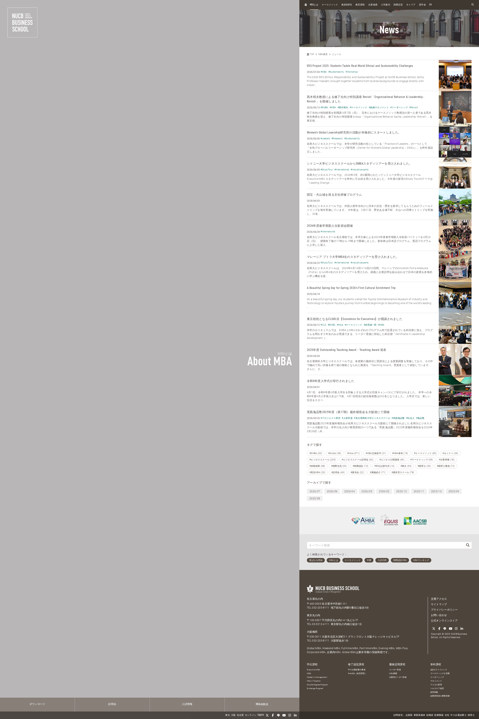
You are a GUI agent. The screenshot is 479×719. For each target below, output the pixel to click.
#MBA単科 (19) (400, 453)
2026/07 (314, 491)
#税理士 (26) (424, 466)
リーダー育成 (395, 670)
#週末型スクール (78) (403, 472)
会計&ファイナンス (438, 670)
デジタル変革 (436, 685)
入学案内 (385, 5)
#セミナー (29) (450, 453)
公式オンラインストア (444, 620)
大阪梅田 (312, 631)
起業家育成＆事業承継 (440, 696)
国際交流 (398, 5)
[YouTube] (284, 715)
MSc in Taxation (314, 681)
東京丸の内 (313, 615)
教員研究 (346, 5)
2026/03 (366, 491)
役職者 (429, 715)
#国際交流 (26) (339, 466)
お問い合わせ (439, 615)
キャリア (410, 5)
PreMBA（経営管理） (357, 673)
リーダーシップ (437, 677)
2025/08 (314, 498)
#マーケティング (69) (421, 459)
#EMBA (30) (315, 453)
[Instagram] (289, 715)
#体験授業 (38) (317, 466)
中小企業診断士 (458, 715)
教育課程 (360, 5)
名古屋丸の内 (315, 598)
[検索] (468, 545)
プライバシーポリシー (444, 609)
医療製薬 (438, 715)
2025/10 (436, 491)
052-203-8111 (320, 607)
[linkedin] (295, 715)
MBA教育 (323, 54)
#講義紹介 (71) (378, 472)
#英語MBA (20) (317, 472)
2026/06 (332, 491)
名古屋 (240, 715)
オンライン (251, 715)
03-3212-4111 (320, 624)
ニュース (336, 54)
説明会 (112, 704)
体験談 (262, 704)
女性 (447, 715)
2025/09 (454, 491)
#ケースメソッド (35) (425, 453)
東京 (227, 715)
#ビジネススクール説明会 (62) (357, 459)
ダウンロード (37, 704)
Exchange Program (315, 688)
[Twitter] (267, 715)
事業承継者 (419, 715)
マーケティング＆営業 (440, 673)
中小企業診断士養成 (356, 670)
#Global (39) (334, 453)
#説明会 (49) (338, 472)
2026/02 (384, 491)
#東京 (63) (406, 466)
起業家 (409, 715)
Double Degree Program (317, 685)
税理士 (471, 715)
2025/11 (419, 491)
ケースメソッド (330, 5)
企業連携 (372, 5)
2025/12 (401, 491)
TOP (311, 54)
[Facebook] (273, 715)
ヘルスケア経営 (437, 688)
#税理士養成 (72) (446, 466)
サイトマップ (439, 604)
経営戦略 (434, 692)
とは (314, 5)
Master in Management (317, 677)
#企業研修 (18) (447, 459)
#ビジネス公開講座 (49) (391, 459)
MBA (309, 673)
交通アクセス (439, 598)
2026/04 (349, 491)
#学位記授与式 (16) (384, 466)
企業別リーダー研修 (398, 677)
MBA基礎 (393, 673)
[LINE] (278, 715)
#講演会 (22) (357, 472)
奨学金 (422, 5)
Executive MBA (313, 670)
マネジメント (436, 681)
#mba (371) (353, 453)
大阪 (233, 715)
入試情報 (187, 704)
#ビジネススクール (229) (322, 459)
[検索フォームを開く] (472, 4)
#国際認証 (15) (360, 466)
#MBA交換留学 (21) (376, 453)
